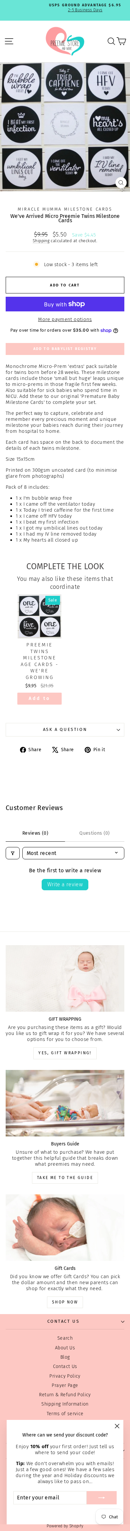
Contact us (63, 1321)
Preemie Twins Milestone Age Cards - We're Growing (40, 661)
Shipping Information (65, 1404)
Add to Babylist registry (65, 349)
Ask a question (65, 729)
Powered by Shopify (65, 1526)
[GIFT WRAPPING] (65, 978)
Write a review (65, 884)
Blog (65, 1357)
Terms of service (65, 1414)
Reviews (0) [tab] (35, 833)
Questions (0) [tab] (94, 833)
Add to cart (39, 700)
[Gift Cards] (65, 1227)
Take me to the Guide (65, 1177)
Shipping (41, 240)
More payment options (65, 319)
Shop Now (65, 1302)
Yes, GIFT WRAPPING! (65, 1053)
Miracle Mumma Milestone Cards (65, 209)
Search (65, 1338)
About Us (65, 1348)
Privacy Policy (64, 1376)
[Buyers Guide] (65, 1103)
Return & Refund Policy (65, 1395)
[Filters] (13, 853)
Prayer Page (65, 1385)
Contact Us (65, 1366)
